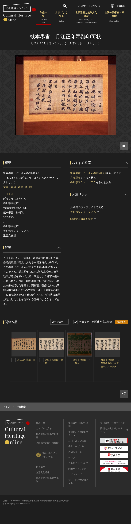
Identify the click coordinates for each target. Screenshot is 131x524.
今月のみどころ (76, 446)
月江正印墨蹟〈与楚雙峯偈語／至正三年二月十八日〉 (110, 363)
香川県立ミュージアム (83, 182)
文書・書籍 (9, 187)
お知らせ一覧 (75, 452)
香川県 (29, 187)
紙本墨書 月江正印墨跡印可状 (88, 173)
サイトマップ (75, 474)
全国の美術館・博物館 (114, 16)
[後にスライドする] (124, 356)
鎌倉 (20, 187)
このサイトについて (89, 5)
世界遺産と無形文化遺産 (86, 17)
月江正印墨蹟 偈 (26, 360)
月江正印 (8, 194)
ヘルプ (71, 457)
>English (120, 5)
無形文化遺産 (43, 472)
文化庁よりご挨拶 (77, 441)
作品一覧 (43, 17)
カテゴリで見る (61, 16)
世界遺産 (40, 467)
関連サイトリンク (77, 469)
